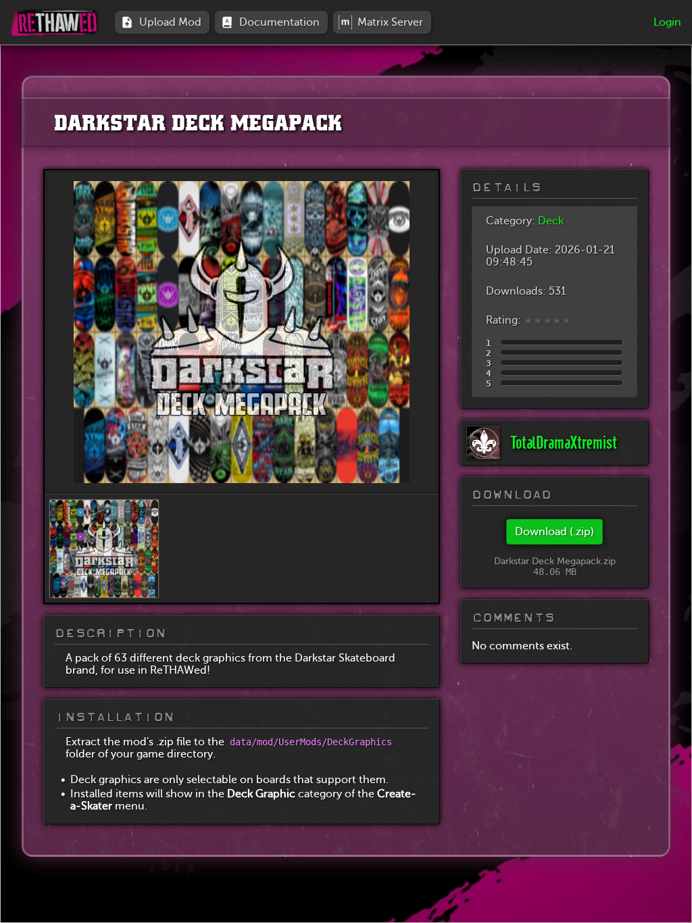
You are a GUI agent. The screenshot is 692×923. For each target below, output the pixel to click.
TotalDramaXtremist (564, 442)
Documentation (282, 22)
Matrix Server (392, 22)
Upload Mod (173, 22)
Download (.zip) (554, 532)
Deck (551, 221)
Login (667, 22)
